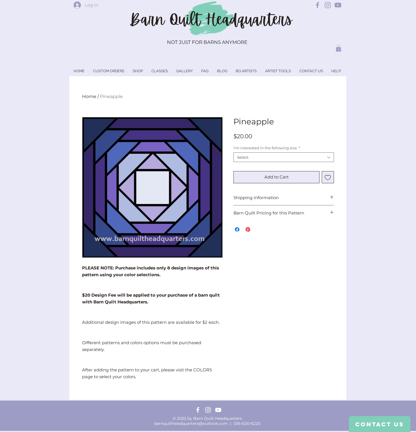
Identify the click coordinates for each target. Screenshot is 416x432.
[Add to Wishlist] (328, 177)
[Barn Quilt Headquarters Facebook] (317, 5)
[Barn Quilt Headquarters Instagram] (327, 5)
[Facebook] (197, 410)
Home (89, 96)
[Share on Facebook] (237, 229)
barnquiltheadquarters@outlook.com (191, 423)
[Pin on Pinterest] (248, 229)
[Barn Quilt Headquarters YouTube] (338, 5)
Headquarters (248, 19)
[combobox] (283, 157)
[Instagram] (208, 410)
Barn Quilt (167, 19)
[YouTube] (218, 410)
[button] (338, 48)
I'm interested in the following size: (266, 148)
